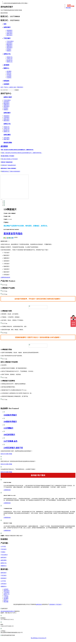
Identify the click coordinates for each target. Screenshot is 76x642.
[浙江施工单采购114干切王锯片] (9, 159)
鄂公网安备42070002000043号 (38, 638)
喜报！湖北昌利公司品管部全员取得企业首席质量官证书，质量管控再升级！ (17, 149)
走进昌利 (6, 84)
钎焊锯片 (9, 49)
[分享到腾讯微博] (7, 237)
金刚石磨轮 (7, 137)
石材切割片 (9, 42)
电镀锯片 (9, 50)
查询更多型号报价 (13, 233)
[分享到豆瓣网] (9, 237)
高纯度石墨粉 (8, 142)
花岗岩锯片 (9, 30)
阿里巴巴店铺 (70, 6)
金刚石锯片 (7, 27)
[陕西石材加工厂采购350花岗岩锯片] (10, 171)
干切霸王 (3, 552)
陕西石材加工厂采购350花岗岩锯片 (8, 168)
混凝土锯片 (9, 33)
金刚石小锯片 (12, 87)
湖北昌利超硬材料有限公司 (8, 611)
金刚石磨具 (7, 134)
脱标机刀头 (9, 61)
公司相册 (6, 597)
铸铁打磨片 (7, 139)
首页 (5, 24)
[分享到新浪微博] (6, 237)
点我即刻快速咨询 (5, 277)
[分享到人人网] (12, 237)
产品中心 (6, 87)
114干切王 (3, 546)
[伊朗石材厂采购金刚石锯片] (8, 165)
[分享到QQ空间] (11, 237)
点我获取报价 (7, 490)
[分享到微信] (4, 237)
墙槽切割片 (9, 46)
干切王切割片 (10, 41)
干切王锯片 (7, 38)
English (69, 4)
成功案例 (6, 65)
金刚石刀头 (7, 54)
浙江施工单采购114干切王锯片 (7, 155)
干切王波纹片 (4, 554)
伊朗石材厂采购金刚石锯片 (7, 162)
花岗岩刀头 (9, 57)
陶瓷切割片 (9, 44)
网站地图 (68, 7)
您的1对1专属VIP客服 (6, 453)
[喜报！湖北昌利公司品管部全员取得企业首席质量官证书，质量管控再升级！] (21, 152)
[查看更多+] (4, 565)
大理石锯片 (9, 32)
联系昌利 (6, 81)
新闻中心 (6, 68)
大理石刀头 (9, 58)
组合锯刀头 (9, 60)
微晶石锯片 (9, 35)
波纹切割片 (9, 47)
